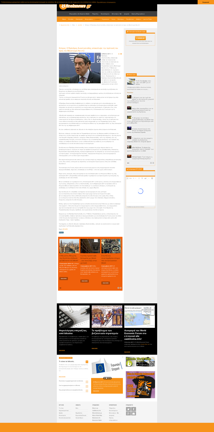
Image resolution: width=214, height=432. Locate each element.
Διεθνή (97, 19)
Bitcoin (64, 19)
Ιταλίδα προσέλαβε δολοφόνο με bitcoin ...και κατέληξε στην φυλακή (88, 259)
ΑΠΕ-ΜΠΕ (65, 229)
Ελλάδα (70, 19)
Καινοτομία (62, 415)
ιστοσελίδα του (145, 344)
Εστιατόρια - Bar (117, 14)
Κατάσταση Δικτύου (65, 418)
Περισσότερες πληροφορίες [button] (106, 2)
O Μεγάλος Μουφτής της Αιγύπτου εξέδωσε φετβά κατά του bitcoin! (68, 258)
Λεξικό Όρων (79, 418)
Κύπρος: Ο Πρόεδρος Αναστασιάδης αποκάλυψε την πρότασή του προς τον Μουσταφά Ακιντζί (88, 49)
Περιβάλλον (130, 19)
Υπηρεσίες (95, 14)
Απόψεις (138, 19)
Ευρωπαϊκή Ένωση (81, 415)
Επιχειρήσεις (89, 19)
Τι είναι (61, 408)
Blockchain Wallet (97, 420)
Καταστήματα (105, 14)
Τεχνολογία (105, 19)
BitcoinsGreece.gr (97, 413)
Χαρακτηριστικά (64, 410)
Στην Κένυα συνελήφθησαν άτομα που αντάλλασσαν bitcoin (110, 259)
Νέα (77, 408)
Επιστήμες (121, 19)
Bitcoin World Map (97, 415)
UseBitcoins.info (96, 410)
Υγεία (113, 19)
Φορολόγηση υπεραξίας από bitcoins (73, 332)
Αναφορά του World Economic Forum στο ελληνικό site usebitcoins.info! (135, 334)
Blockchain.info (96, 418)
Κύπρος (61, 232)
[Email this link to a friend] (121, 54)
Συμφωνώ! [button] (206, 2)
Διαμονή (126, 14)
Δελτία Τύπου (148, 19)
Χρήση (61, 413)
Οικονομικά (79, 19)
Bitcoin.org (95, 408)
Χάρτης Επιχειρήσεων (138, 14)
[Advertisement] (89, 37)
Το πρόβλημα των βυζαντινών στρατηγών (105, 332)
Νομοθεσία (79, 413)
